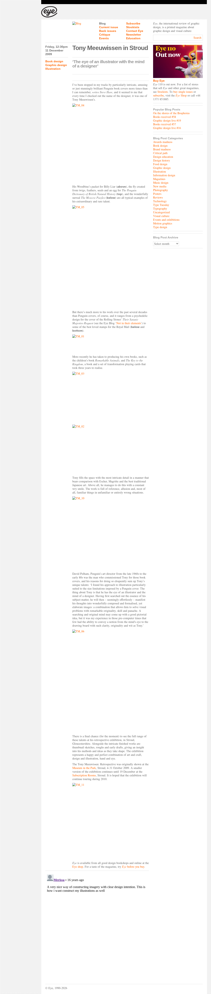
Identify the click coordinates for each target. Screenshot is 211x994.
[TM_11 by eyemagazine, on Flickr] (110, 821)
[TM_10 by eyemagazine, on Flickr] (110, 533)
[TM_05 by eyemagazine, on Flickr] (110, 256)
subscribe (158, 95)
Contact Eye (134, 31)
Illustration (53, 68)
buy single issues (183, 92)
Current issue (108, 27)
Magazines (159, 179)
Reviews (158, 197)
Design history (161, 160)
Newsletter (133, 34)
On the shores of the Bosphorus (171, 113)
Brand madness (162, 149)
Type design (160, 227)
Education (133, 38)
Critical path (160, 153)
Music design (160, 183)
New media (159, 186)
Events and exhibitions (166, 220)
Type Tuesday (161, 205)
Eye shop (77, 867)
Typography (160, 208)
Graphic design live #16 (167, 128)
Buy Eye (159, 80)
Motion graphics (162, 223)
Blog (102, 23)
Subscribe (133, 23)
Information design (164, 175)
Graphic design (56, 65)
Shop (181, 95)
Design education (163, 157)
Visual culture (161, 216)
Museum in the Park (84, 768)
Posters (157, 194)
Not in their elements (128, 323)
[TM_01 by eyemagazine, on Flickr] (110, 343)
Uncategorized (161, 212)
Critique (104, 34)
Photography (160, 190)
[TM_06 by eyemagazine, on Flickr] (110, 680)
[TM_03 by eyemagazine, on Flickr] (110, 397)
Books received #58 (164, 117)
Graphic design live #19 (167, 120)
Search (197, 37)
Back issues (107, 31)
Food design (160, 164)
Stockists (132, 27)
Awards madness (162, 142)
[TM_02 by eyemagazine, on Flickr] (110, 449)
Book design (54, 61)
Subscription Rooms (84, 775)
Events (104, 38)
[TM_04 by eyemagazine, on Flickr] (110, 143)
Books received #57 (164, 124)
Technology (160, 201)
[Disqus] (97, 924)
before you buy (135, 867)
